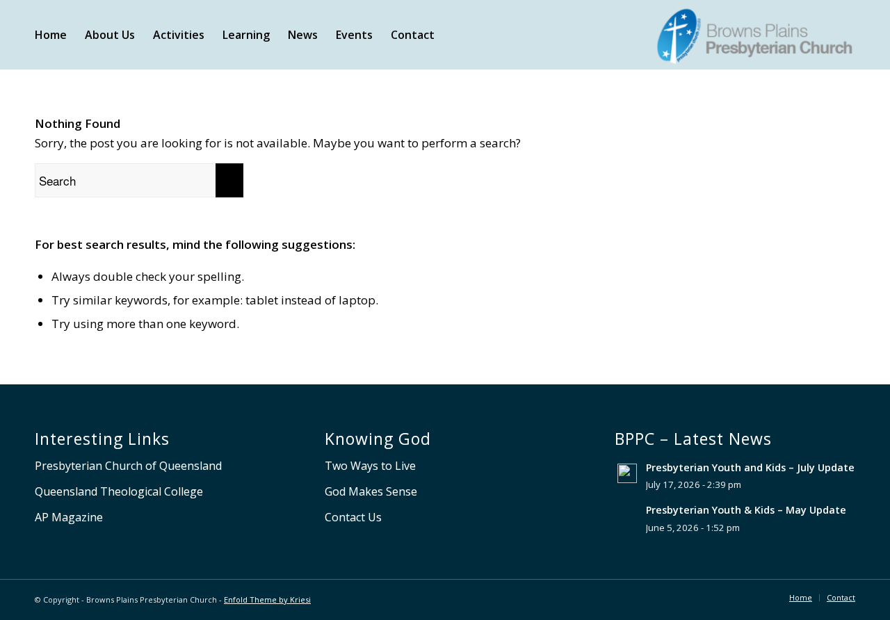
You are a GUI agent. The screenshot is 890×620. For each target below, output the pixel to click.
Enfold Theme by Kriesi (267, 599)
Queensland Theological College (119, 491)
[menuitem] (51, 35)
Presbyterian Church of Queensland (128, 465)
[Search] (457, 35)
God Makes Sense (371, 491)
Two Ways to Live (370, 465)
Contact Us (353, 517)
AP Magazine (69, 517)
